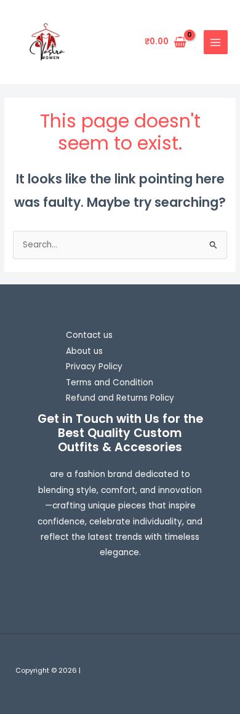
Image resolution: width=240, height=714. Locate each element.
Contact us (89, 335)
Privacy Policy (94, 366)
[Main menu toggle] (216, 42)
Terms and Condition (109, 382)
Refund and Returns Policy (120, 398)
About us (84, 351)
